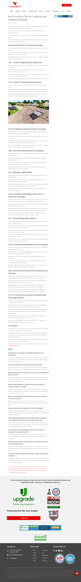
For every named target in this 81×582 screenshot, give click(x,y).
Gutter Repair (45, 555)
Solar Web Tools (60, 567)
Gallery (34, 560)
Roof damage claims (15, 468)
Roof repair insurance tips (22, 470)
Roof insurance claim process (38, 468)
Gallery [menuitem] (48, 11)
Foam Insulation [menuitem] (32, 11)
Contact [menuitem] (69, 11)
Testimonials (45, 550)
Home (34, 550)
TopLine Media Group (39, 567)
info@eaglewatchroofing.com (16, 554)
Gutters (34, 555)
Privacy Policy (24, 567)
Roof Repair (44, 558)
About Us (35, 558)
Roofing (34, 552)
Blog (43, 552)
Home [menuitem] (11, 11)
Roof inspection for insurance (26, 468)
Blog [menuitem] (63, 11)
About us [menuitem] (41, 11)
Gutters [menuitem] (24, 11)
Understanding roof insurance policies (19, 472)
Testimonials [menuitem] (56, 11)
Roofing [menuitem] (17, 11)
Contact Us (44, 560)
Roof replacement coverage (33, 470)
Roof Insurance (15, 466)
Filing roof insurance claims (29, 466)
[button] (20, 11)
